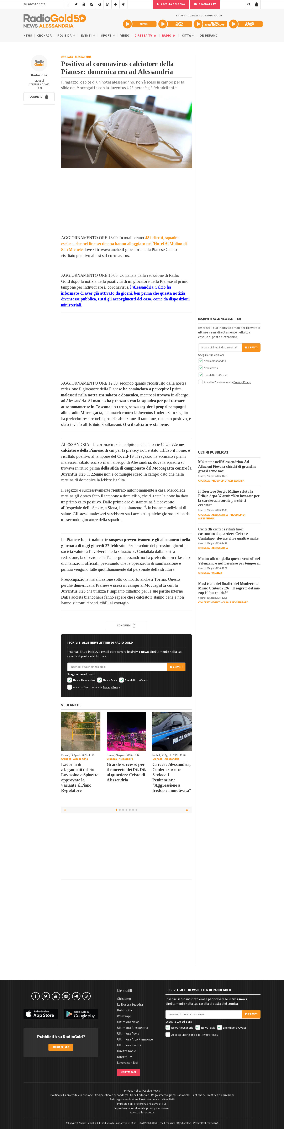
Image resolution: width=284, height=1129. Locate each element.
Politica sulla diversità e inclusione (72, 1095)
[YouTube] (84, 4)
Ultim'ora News (128, 1022)
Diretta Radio (126, 1051)
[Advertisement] (126, 201)
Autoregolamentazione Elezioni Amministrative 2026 (142, 1099)
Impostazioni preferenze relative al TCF (142, 1104)
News (27, 35)
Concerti (204, 602)
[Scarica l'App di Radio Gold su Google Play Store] (81, 1014)
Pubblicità (124, 1010)
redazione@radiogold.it (178, 1123)
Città (187, 35)
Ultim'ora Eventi (129, 1045)
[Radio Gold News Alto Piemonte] (210, 24)
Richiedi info (61, 1047)
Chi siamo (124, 998)
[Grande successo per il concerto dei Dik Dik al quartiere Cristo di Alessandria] (126, 731)
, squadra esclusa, (124, 243)
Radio (167, 35)
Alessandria (83, 57)
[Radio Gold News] (140, 24)
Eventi (87, 35)
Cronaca (44, 35)
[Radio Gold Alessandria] (54, 20)
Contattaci (128, 1072)
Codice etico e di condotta (111, 1095)
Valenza (216, 573)
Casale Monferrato (235, 602)
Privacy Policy (111, 687)
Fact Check (198, 1095)
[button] (39, 96)
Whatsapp (124, 1016)
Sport (106, 35)
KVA (216, 1123)
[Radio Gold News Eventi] (246, 24)
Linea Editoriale (139, 1095)
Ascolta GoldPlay (173, 4)
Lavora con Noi (127, 1062)
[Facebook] (68, 4)
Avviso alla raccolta (142, 1113)
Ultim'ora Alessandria (132, 1028)
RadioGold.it (93, 1123)
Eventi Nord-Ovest (136, 680)
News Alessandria (84, 680)
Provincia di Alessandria (227, 481)
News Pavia (109, 680)
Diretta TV (144, 35)
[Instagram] (92, 4)
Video (125, 35)
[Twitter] (76, 4)
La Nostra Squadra (130, 1004)
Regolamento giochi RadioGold (170, 1095)
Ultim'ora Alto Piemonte (135, 1039)
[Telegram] (100, 4)
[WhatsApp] (107, 4)
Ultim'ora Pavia (128, 1033)
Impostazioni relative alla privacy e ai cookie (142, 1108)
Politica (64, 35)
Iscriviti (176, 667)
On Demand (209, 35)
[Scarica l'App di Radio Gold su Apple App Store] (40, 1014)
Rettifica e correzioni (220, 1095)
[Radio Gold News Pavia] (175, 24)
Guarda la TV (207, 4)
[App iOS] (123, 4)
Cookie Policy (151, 1091)
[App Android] (115, 4)
